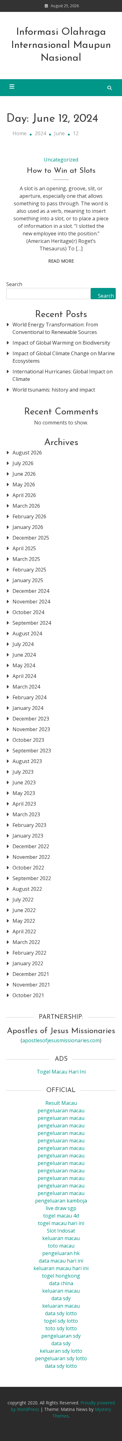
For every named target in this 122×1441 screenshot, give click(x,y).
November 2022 (31, 857)
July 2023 (23, 771)
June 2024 (24, 654)
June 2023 (24, 782)
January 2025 (28, 580)
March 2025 (26, 559)
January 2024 (28, 708)
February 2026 (29, 516)
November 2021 (31, 984)
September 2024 (32, 622)
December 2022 (31, 846)
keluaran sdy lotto (61, 1350)
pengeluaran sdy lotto (61, 1358)
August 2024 (27, 633)
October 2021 (28, 995)
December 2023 (31, 718)
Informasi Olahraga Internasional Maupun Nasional (61, 45)
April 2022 (24, 931)
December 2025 (31, 537)
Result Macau (61, 1103)
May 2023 (24, 793)
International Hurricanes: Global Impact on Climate (63, 375)
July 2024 (23, 644)
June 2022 (24, 910)
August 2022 (27, 888)
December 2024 (31, 590)
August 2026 (27, 452)
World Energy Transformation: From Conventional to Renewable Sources (55, 328)
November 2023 (31, 729)
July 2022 (23, 899)
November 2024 (31, 601)
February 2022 (29, 952)
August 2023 (27, 761)
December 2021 (31, 974)
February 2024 (29, 697)
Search (14, 284)
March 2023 (26, 814)
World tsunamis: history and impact (54, 389)
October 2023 (28, 739)
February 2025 (29, 569)
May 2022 (24, 920)
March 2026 (26, 505)
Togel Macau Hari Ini (61, 1071)
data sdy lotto (61, 1365)
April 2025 (24, 548)
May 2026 (24, 484)
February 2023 (29, 825)
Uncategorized (61, 159)
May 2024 (24, 665)
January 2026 (28, 527)
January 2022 (28, 963)
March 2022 (26, 942)
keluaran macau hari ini (61, 1268)
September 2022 (32, 878)
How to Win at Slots (61, 171)
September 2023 (32, 750)
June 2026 (24, 473)
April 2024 (24, 676)
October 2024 (28, 612)
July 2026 (23, 463)
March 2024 (26, 686)
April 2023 (24, 803)
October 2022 (28, 867)
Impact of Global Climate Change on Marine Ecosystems (64, 357)
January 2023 (28, 835)
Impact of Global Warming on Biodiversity (61, 342)
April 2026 (24, 495)
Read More (61, 261)
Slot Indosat (61, 1230)
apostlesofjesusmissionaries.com (61, 1040)
